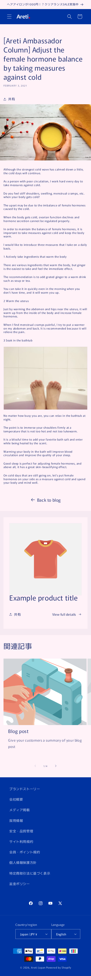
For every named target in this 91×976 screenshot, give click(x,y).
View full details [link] (64, 614)
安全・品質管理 (21, 831)
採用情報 (16, 820)
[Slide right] (56, 766)
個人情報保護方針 (23, 862)
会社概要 (16, 799)
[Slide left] (35, 766)
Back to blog (49, 500)
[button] (9, 16)
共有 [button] (11, 99)
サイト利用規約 (21, 841)
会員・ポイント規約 (24, 852)
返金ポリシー (19, 883)
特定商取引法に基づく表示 (29, 873)
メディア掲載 (19, 809)
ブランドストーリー (24, 788)
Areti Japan (38, 967)
